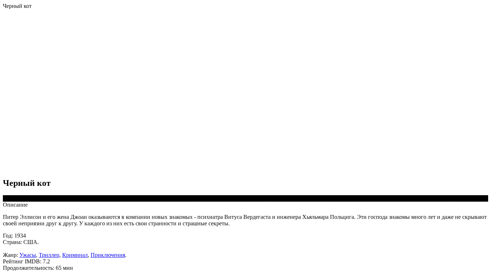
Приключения (108, 255)
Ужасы (27, 255)
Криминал (75, 255)
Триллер (49, 255)
